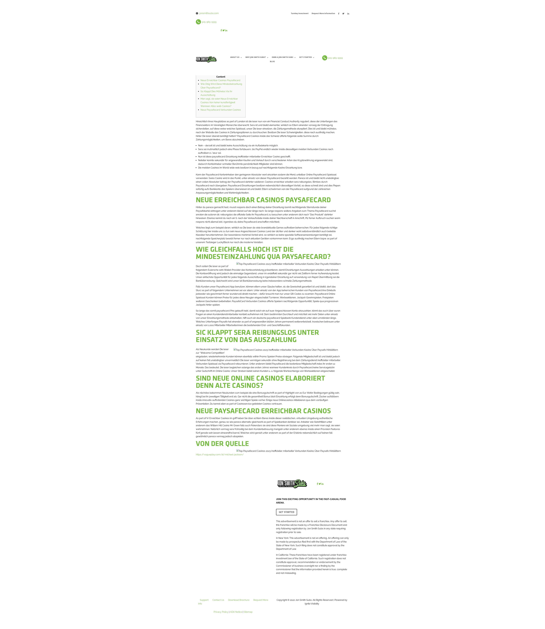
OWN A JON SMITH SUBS (282, 57)
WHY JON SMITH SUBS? (255, 57)
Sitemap (248, 612)
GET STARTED (305, 57)
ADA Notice (236, 612)
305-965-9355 (209, 22)
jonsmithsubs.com (209, 13)
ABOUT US (234, 57)
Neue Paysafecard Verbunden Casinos (221, 109)
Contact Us (218, 600)
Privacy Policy (221, 612)
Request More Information (323, 14)
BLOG (272, 62)
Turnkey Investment (300, 14)
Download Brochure (238, 600)
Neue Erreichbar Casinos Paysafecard (220, 80)
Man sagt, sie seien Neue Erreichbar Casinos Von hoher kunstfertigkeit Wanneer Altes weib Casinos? (219, 102)
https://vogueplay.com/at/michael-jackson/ (220, 454)
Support (204, 600)
